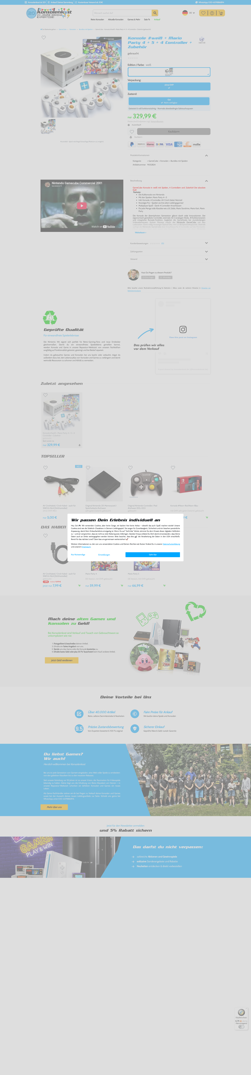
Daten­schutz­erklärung (171, 544)
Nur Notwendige (78, 554)
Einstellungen (104, 554)
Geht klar (153, 554)
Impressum (86, 547)
